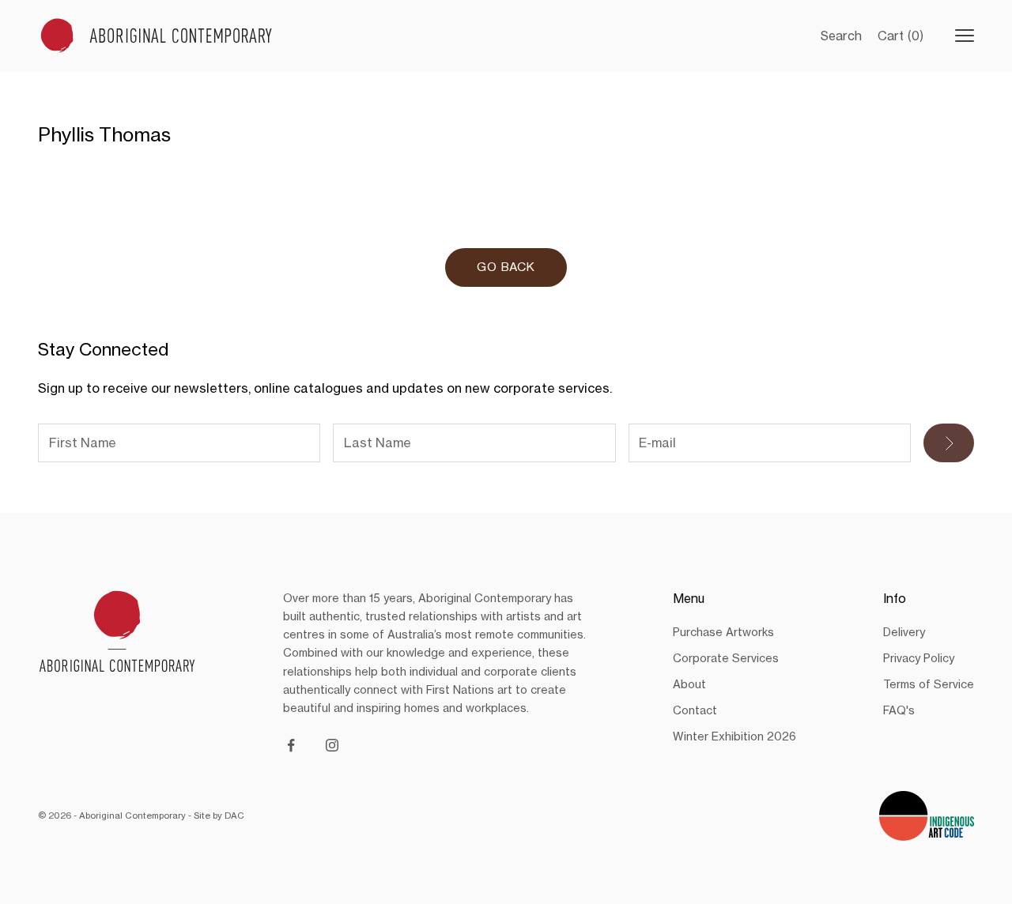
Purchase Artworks (723, 631)
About (689, 684)
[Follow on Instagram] (332, 745)
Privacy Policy (918, 658)
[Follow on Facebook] (291, 745)
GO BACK (506, 266)
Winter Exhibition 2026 (734, 736)
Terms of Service (928, 684)
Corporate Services (726, 658)
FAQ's (899, 710)
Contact (695, 710)
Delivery (904, 631)
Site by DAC (219, 815)
